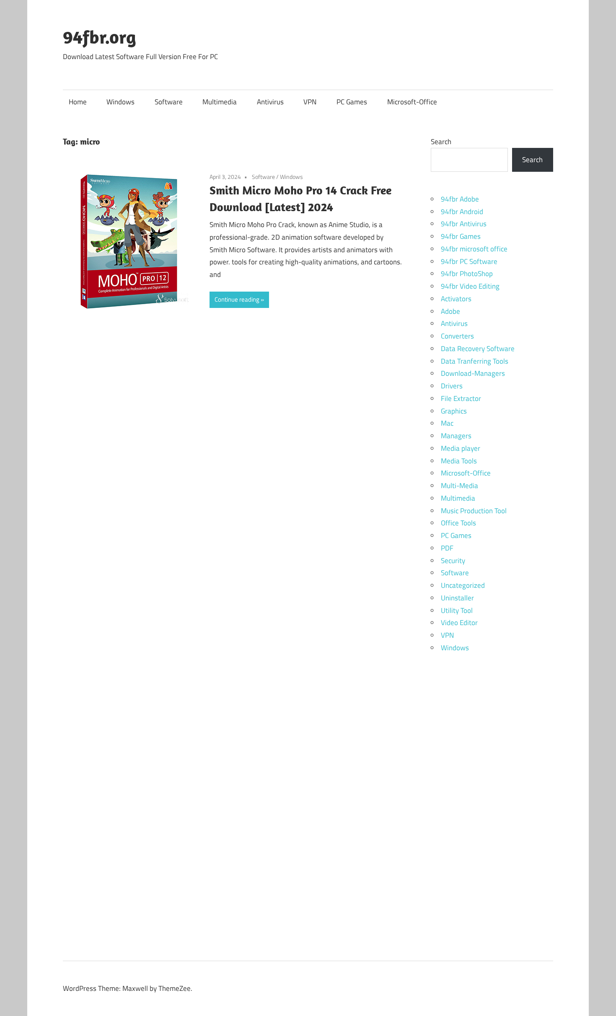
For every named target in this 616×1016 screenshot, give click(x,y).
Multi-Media (459, 485)
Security (453, 560)
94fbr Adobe (460, 199)
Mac (447, 423)
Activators (456, 298)
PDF (447, 548)
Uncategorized (463, 585)
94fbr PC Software (469, 261)
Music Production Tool (474, 510)
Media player (460, 448)
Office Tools (458, 522)
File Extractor (461, 398)
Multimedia (219, 101)
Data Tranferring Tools (474, 361)
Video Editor (459, 622)
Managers (456, 435)
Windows (120, 101)
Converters (457, 336)
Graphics (454, 411)
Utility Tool (457, 610)
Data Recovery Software (478, 348)
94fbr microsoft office (474, 248)
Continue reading (237, 299)
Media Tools (459, 460)
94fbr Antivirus (464, 223)
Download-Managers (473, 373)
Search (441, 141)
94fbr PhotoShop (467, 273)
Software (169, 101)
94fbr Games (461, 236)
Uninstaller (457, 597)
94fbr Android (462, 211)
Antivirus (270, 101)
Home (78, 101)
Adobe (450, 311)
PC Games (351, 101)
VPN (309, 101)
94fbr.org (99, 37)
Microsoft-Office (412, 101)
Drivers (452, 385)
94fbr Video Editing (470, 286)
